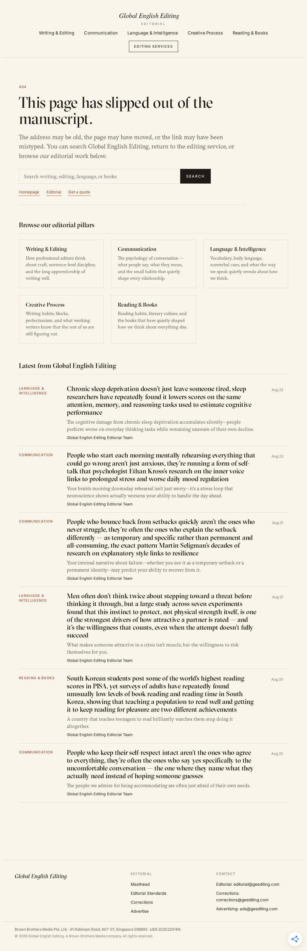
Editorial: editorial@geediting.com (247, 884)
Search (195, 176)
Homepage (29, 192)
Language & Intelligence (152, 32)
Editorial (53, 192)
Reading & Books (250, 32)
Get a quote (79, 192)
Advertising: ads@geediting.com (247, 908)
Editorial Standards (148, 893)
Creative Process (205, 32)
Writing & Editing (56, 32)
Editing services (153, 46)
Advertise (140, 911)
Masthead (140, 884)
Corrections (142, 902)
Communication (101, 32)
